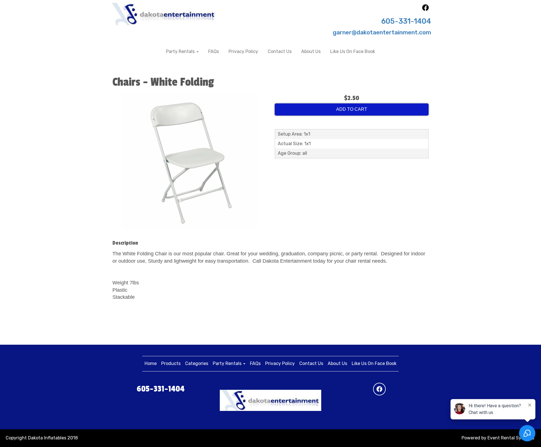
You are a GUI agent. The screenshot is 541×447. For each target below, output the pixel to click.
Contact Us (280, 51)
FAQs (213, 51)
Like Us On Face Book (352, 51)
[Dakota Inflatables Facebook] (425, 9)
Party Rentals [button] (181, 51)
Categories (196, 363)
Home (151, 363)
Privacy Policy (243, 51)
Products (171, 363)
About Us (311, 51)
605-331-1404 (406, 21)
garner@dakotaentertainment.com (382, 32)
